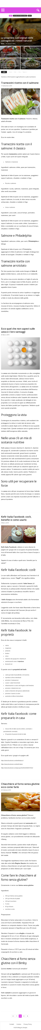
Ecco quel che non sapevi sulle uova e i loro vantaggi (18, 330)
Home (10, 72)
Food (15, 72)
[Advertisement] (20, 3)
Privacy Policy (28, 1024)
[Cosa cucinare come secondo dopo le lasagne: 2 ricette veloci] (10, 65)
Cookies (19, 1024)
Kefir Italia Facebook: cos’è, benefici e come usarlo (16, 518)
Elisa (2, 43)
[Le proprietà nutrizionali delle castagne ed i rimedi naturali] (20, 32)
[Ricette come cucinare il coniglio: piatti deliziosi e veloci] (10, 56)
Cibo (10, 15)
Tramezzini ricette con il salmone (19, 82)
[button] (37, 10)
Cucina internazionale (20, 15)
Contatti (11, 1024)
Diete (29, 15)
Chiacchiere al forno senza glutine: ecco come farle (20, 785)
